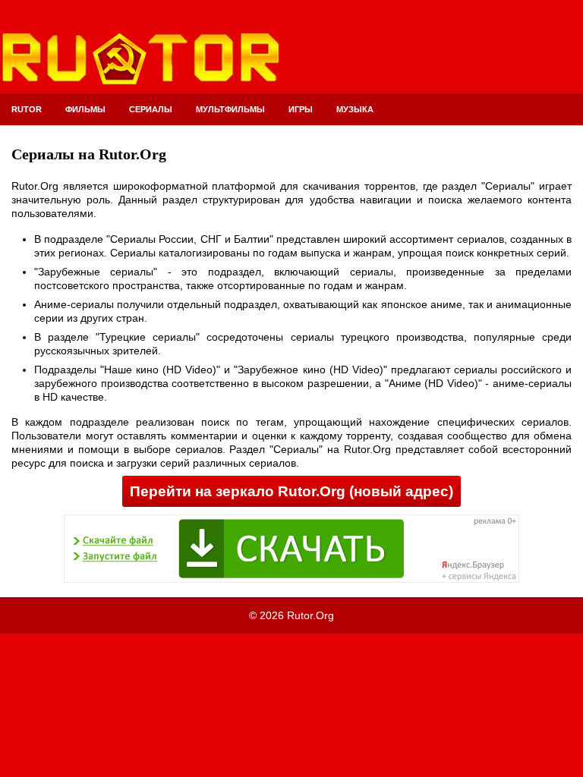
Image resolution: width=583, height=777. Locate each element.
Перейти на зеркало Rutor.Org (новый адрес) (291, 491)
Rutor (26, 109)
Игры (300, 109)
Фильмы (85, 109)
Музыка (354, 109)
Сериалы (150, 109)
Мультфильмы (230, 109)
